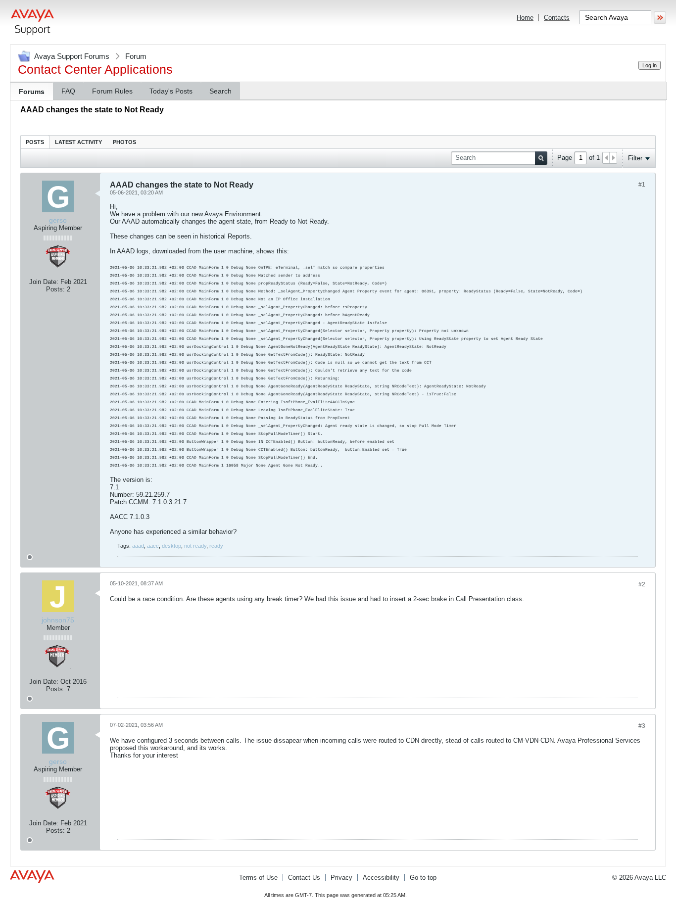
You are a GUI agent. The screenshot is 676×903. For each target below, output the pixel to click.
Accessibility (381, 877)
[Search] (541, 158)
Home (525, 17)
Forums (32, 91)
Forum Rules (112, 91)
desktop (171, 546)
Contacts (557, 17)
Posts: (55, 289)
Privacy (341, 877)
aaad (138, 546)
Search (220, 91)
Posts (35, 142)
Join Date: (43, 281)
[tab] (34, 141)
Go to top (423, 877)
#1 (641, 184)
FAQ (68, 91)
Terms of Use (258, 877)
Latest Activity (78, 142)
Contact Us (304, 877)
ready (216, 546)
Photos (124, 142)
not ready (195, 546)
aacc (153, 546)
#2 (641, 584)
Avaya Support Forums (71, 56)
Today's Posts (171, 91)
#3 (641, 725)
